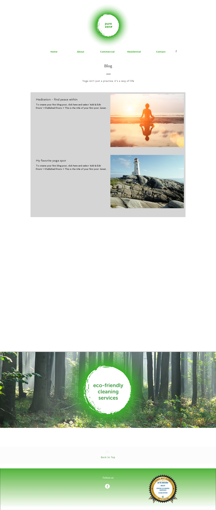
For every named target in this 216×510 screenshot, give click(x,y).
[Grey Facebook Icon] (176, 51)
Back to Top (108, 457)
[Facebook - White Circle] (107, 486)
